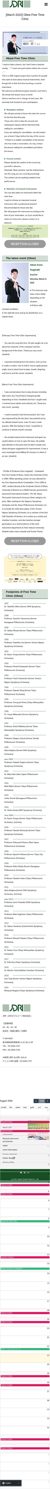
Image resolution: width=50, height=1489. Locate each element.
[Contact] (28, 1172)
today (42, 1101)
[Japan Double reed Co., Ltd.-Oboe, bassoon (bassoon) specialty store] (16, 4)
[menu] (46, 4)
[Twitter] (24, 1172)
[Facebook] (21, 1172)
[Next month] (47, 1101)
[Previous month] (36, 1101)
